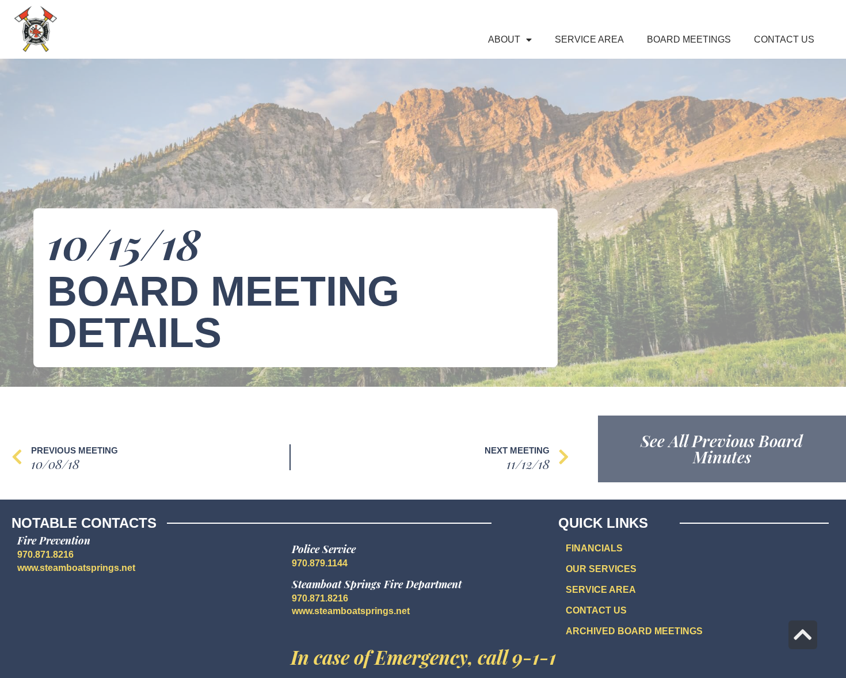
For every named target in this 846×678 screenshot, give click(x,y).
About (504, 39)
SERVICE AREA (601, 590)
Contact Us (784, 39)
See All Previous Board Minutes (722, 448)
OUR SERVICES (601, 569)
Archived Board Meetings (634, 631)
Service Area (589, 39)
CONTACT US (596, 610)
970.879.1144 (320, 563)
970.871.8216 (45, 554)
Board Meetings (689, 39)
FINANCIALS (594, 548)
